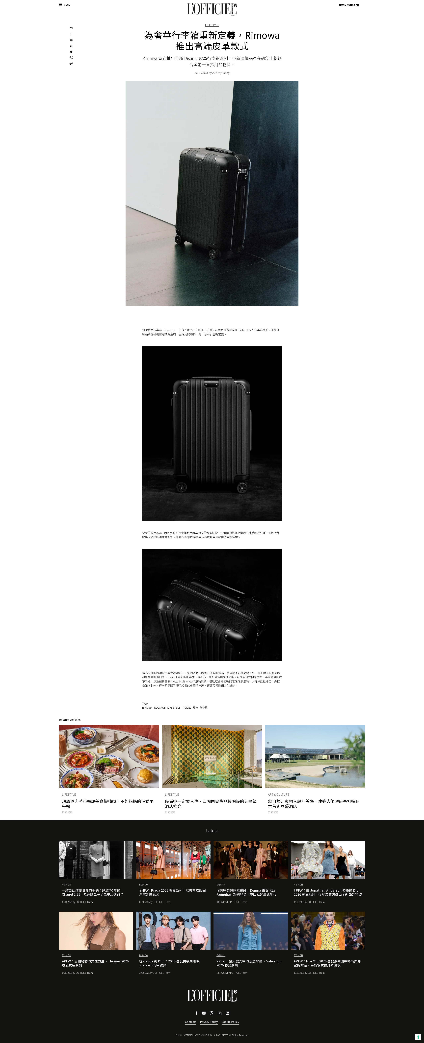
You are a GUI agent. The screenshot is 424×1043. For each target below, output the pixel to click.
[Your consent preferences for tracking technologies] (418, 1037)
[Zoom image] (212, 433)
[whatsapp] (71, 58)
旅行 (195, 707)
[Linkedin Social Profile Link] (227, 1014)
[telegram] (71, 64)
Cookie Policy (230, 1022)
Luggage (159, 707)
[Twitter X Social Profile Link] (212, 1014)
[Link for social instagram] (204, 1013)
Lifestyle (212, 25)
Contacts (190, 1022)
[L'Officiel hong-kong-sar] (212, 9)
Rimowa (147, 707)
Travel (186, 707)
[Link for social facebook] (196, 1013)
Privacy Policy (208, 1022)
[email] (71, 28)
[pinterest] (71, 40)
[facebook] (71, 34)
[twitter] (71, 52)
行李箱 (203, 707)
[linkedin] (71, 46)
